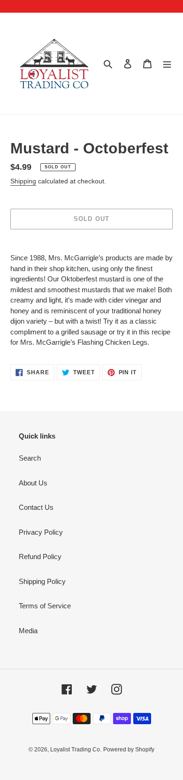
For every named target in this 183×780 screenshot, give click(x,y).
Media (28, 631)
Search (30, 458)
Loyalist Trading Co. (75, 749)
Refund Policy (40, 556)
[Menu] (167, 63)
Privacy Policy (41, 532)
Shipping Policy (42, 581)
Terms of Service (45, 606)
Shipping (23, 181)
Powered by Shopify (128, 749)
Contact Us (36, 507)
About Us (33, 483)
